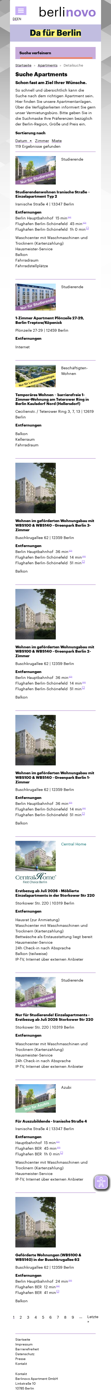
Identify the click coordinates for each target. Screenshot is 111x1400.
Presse (20, 1358)
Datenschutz (24, 1353)
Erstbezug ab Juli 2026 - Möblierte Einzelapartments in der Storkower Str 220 (55, 893)
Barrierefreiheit (27, 1348)
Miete (57, 140)
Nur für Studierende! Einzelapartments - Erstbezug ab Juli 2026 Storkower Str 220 (54, 1017)
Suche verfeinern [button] (35, 53)
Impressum (24, 1343)
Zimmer (42, 140)
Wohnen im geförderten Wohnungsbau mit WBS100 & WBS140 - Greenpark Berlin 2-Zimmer (54, 651)
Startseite (23, 64)
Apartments (47, 64)
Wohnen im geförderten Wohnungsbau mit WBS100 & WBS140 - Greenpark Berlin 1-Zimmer (54, 777)
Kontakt (21, 1363)
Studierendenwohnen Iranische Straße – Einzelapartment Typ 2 (52, 194)
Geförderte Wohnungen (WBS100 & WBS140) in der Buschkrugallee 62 (48, 1257)
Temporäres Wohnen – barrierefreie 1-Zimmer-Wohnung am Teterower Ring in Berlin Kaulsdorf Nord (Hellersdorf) (52, 399)
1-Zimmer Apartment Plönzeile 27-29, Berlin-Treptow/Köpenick (49, 320)
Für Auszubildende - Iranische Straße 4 (51, 1121)
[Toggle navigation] (21, 10)
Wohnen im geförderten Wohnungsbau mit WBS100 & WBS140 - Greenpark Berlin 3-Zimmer (54, 525)
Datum (23, 140)
